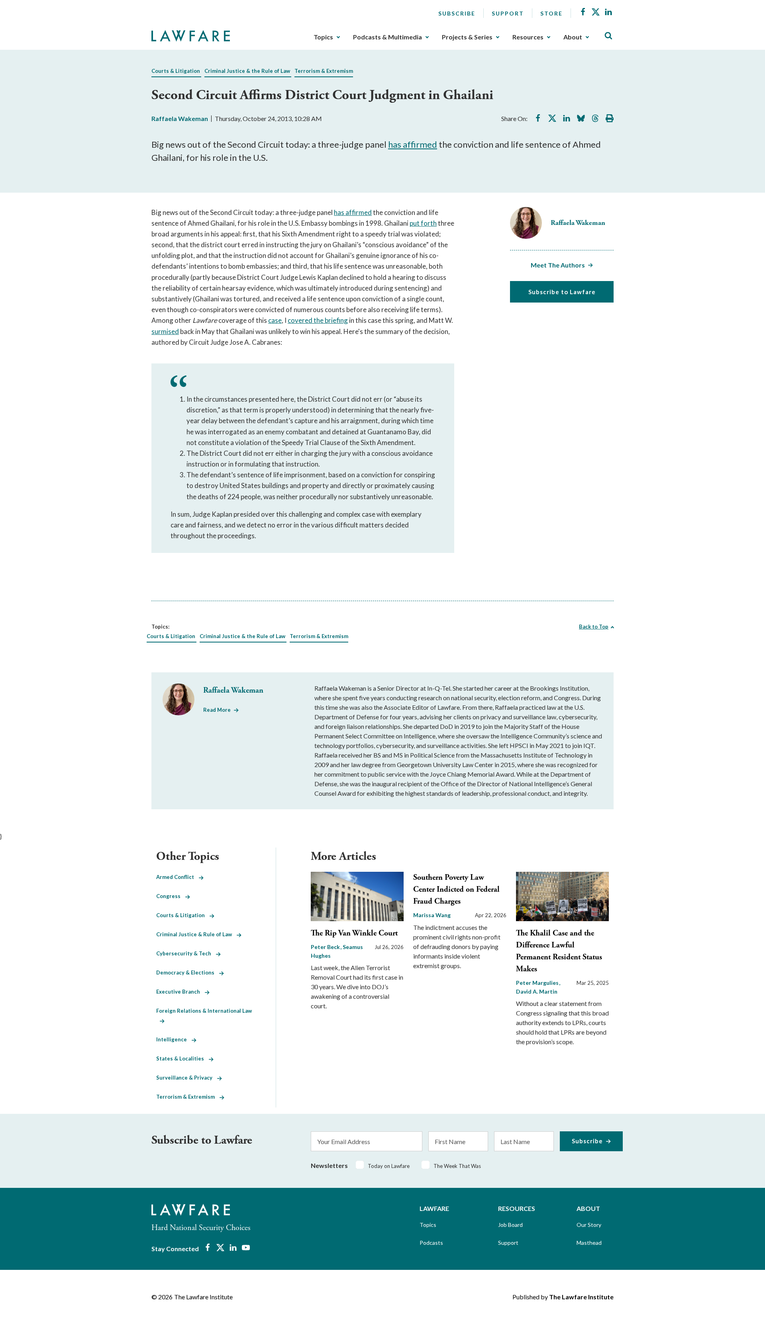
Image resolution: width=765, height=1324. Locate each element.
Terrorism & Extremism (323, 71)
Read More (217, 710)
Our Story (589, 1224)
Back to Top (593, 626)
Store (551, 13)
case (275, 320)
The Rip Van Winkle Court (354, 933)
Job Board (510, 1224)
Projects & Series (467, 37)
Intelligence (174, 1039)
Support (508, 13)
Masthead (589, 1242)
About (572, 37)
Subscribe (456, 13)
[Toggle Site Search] (608, 36)
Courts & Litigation (175, 71)
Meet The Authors (558, 265)
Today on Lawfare (389, 1166)
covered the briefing (318, 320)
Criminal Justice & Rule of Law (196, 934)
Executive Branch (180, 991)
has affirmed (412, 144)
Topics (323, 37)
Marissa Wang (432, 915)
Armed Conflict (177, 877)
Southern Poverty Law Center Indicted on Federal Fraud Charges (456, 889)
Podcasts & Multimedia (387, 37)
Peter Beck (326, 946)
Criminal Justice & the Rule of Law (247, 71)
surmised (165, 331)
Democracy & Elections (187, 972)
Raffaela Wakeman (179, 118)
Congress (170, 896)
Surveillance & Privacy (186, 1077)
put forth (423, 223)
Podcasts (431, 1242)
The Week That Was (457, 1166)
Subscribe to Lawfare (562, 291)
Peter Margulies (538, 982)
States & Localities (182, 1058)
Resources (527, 37)
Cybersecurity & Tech (186, 953)
